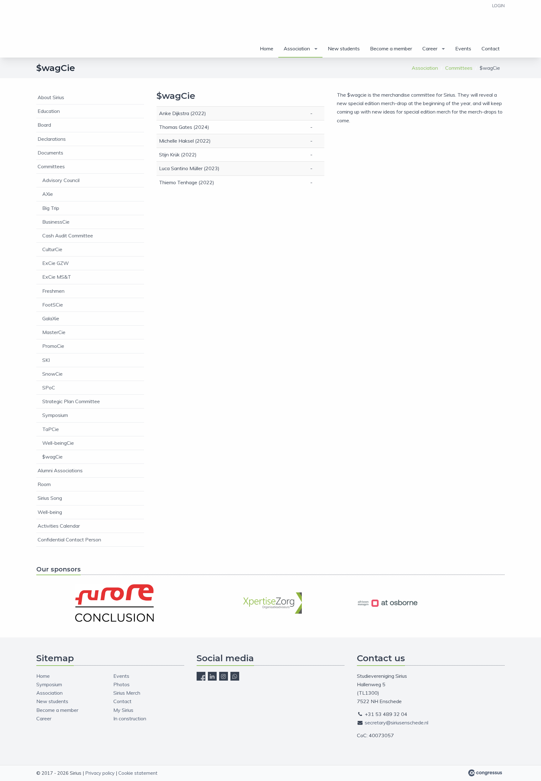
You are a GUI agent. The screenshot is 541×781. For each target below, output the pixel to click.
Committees (458, 68)
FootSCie (52, 305)
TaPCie (50, 429)
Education (49, 111)
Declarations (52, 139)
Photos (121, 684)
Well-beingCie (58, 443)
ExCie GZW (55, 263)
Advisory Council (61, 180)
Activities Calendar (59, 526)
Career (429, 48)
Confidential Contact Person (69, 539)
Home (266, 48)
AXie (47, 194)
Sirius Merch (126, 693)
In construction (129, 718)
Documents (50, 153)
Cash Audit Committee (67, 235)
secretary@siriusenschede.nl (396, 722)
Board (44, 125)
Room (44, 484)
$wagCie (52, 457)
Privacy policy (100, 773)
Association (297, 48)
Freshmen (53, 291)
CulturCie (52, 249)
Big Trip (50, 208)
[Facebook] (201, 676)
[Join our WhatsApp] (234, 676)
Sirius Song (50, 498)
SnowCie (52, 374)
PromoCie (53, 346)
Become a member (391, 48)
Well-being (50, 512)
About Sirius (51, 97)
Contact (491, 48)
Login (498, 5)
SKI (46, 360)
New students (344, 48)
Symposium (55, 415)
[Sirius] (52, 29)
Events (463, 48)
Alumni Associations (60, 470)
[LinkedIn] (212, 676)
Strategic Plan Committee (71, 401)
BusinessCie (56, 222)
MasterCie (53, 332)
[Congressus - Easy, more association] (485, 772)
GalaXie (50, 318)
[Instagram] (223, 676)
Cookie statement (137, 773)
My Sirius (123, 710)
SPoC (48, 387)
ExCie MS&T (56, 277)
